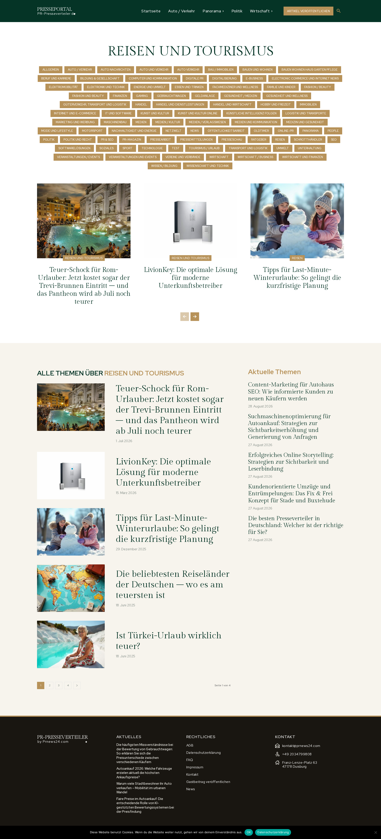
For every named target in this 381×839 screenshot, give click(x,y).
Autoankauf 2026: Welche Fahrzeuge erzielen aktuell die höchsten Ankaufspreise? (144, 772)
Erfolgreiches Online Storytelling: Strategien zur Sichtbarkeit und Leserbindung (291, 462)
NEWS (194, 131)
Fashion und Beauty (88, 96)
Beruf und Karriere (56, 78)
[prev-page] (184, 316)
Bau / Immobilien (220, 70)
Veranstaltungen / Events (78, 157)
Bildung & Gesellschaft (100, 78)
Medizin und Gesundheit (305, 122)
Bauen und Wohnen (258, 70)
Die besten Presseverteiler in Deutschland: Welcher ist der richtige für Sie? (295, 525)
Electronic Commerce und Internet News (305, 78)
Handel (141, 104)
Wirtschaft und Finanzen (302, 157)
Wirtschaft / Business (255, 157)
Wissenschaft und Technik (208, 166)
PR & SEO (107, 139)
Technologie (152, 148)
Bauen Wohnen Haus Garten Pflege (310, 70)
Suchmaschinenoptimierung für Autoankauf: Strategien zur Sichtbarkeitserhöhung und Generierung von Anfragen (289, 427)
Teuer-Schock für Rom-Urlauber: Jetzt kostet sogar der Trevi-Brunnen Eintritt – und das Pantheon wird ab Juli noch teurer (84, 286)
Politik (48, 139)
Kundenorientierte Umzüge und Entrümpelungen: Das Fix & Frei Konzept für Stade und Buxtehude (291, 493)
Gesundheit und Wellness (287, 96)
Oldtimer (261, 131)
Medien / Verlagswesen (207, 122)
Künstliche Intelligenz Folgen (251, 113)
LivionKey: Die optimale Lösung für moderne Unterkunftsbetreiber (190, 278)
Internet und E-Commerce (75, 113)
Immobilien (308, 104)
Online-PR (285, 131)
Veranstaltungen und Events (133, 157)
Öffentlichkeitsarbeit (226, 131)
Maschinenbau (115, 122)
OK (249, 832)
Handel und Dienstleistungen (180, 104)
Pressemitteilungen (196, 139)
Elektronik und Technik (106, 87)
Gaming (142, 96)
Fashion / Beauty (317, 87)
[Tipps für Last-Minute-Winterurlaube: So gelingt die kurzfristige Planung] (297, 220)
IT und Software (118, 113)
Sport (128, 148)
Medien (141, 122)
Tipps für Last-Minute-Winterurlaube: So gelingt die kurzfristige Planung (297, 278)
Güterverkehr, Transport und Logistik (94, 104)
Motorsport (92, 131)
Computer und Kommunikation (153, 78)
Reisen (280, 139)
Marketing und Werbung (75, 122)
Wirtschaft (219, 157)
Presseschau (232, 139)
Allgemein (51, 70)
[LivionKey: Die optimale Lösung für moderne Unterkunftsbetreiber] (190, 220)
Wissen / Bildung (164, 166)
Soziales (106, 148)
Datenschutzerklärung (273, 832)
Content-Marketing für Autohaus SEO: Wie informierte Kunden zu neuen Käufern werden (291, 391)
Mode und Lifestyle (57, 131)
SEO (334, 139)
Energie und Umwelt (150, 87)
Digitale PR (194, 78)
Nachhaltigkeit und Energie (134, 131)
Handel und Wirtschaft (232, 104)
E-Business (254, 78)
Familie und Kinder (281, 87)
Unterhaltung (309, 148)
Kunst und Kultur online (197, 113)
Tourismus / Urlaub (204, 148)
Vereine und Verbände (183, 157)
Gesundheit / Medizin (240, 96)
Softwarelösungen (74, 148)
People (333, 131)
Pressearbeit (160, 139)
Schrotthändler (308, 139)
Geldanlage (205, 96)
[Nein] (375, 832)
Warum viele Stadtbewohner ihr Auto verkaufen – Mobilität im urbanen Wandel (144, 787)
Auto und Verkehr (154, 70)
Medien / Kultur (167, 122)
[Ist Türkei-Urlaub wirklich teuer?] (71, 644)
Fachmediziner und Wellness (235, 87)
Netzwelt (173, 131)
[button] (338, 11)
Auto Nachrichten (116, 70)
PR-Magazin (132, 139)
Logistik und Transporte (306, 113)
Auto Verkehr (188, 70)
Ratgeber (258, 139)
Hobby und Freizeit (276, 104)
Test (176, 148)
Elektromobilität (63, 87)
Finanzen (120, 96)
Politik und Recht (78, 139)
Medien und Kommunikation (256, 122)
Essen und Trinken (189, 87)
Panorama (311, 131)
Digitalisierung (224, 78)
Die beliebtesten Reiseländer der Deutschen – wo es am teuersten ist (173, 584)
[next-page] (194, 316)
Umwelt (282, 148)
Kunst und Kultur (155, 113)
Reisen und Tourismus (84, 258)
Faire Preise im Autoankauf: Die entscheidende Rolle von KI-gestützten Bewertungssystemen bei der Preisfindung (145, 805)
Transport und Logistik (248, 148)
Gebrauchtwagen (171, 96)
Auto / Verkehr (80, 70)
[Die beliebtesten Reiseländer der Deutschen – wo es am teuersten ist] (71, 588)
